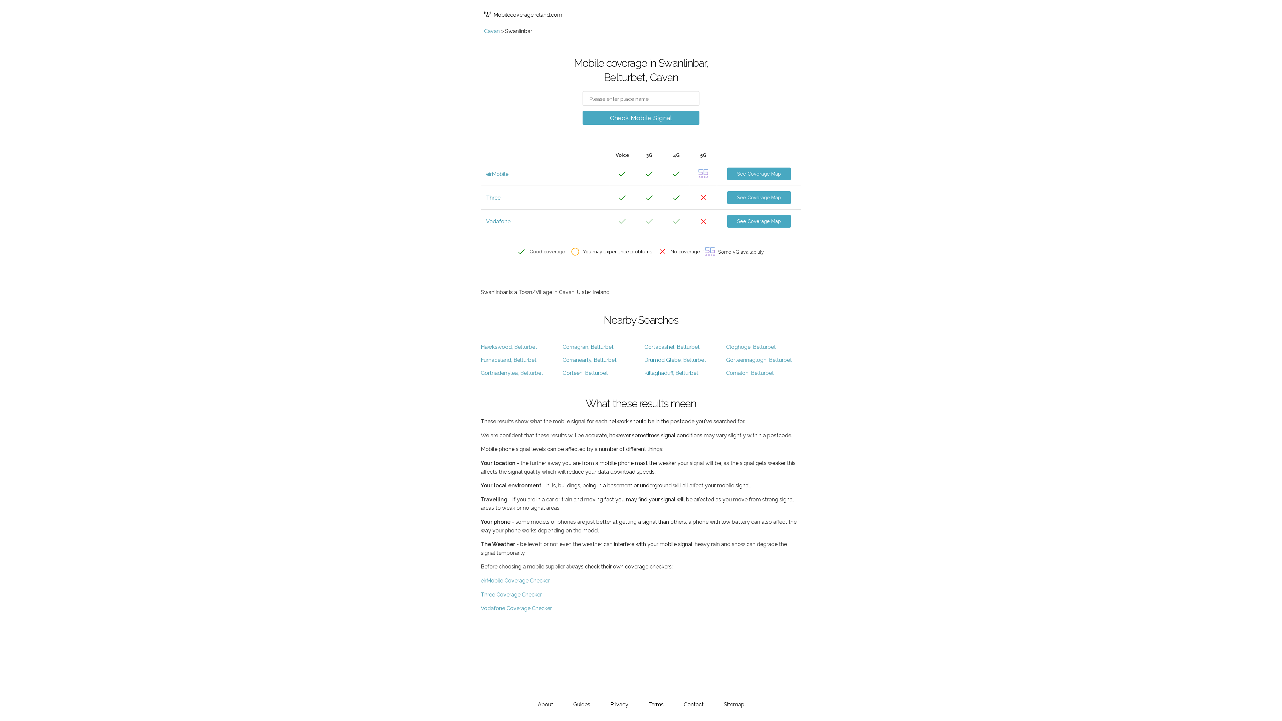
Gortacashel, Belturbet (672, 347)
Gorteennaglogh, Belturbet (759, 360)
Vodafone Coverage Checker (516, 608)
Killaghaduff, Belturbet (671, 373)
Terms (656, 704)
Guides (581, 704)
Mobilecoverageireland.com (527, 15)
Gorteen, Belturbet (585, 373)
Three (493, 198)
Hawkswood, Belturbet (509, 347)
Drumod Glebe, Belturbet (675, 360)
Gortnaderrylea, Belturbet (512, 373)
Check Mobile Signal (641, 118)
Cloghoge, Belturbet (751, 347)
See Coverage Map (759, 174)
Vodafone (498, 221)
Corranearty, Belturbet (590, 360)
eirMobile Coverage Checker (515, 580)
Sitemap (734, 704)
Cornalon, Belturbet (750, 373)
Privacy (619, 704)
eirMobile (497, 174)
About (545, 704)
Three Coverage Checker (511, 594)
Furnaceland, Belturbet (509, 360)
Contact (694, 704)
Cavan (492, 31)
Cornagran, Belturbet (588, 347)
